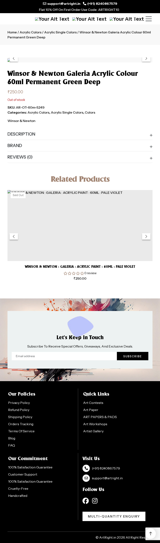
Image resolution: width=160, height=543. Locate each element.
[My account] (89, 19)
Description (21, 134)
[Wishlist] (127, 19)
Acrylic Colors (30, 32)
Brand (15, 145)
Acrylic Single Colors (60, 32)
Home (12, 32)
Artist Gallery (93, 431)
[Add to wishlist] (75, 251)
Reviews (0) (20, 157)
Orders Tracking (20, 424)
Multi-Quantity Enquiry (114, 516)
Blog (11, 438)
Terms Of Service (21, 431)
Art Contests (93, 403)
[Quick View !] (85, 251)
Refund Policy (18, 410)
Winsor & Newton (21, 121)
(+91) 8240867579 (102, 3)
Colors (90, 112)
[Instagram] (95, 501)
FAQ (11, 445)
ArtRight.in (107, 537)
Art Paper (90, 410)
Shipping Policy (20, 417)
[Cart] (52, 19)
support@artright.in (63, 3)
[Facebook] (85, 501)
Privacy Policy (19, 403)
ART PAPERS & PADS (100, 417)
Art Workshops (95, 424)
